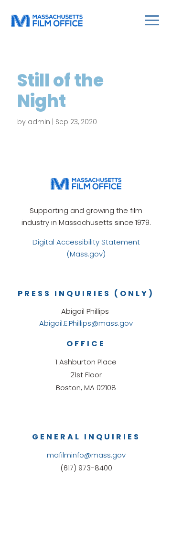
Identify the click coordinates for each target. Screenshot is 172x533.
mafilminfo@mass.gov (86, 455)
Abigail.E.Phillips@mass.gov (86, 323)
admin (39, 122)
